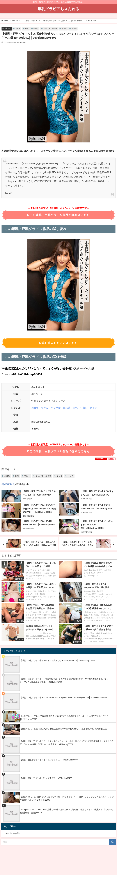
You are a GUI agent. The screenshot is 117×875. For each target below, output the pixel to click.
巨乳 (27, 28)
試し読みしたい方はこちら (60, 342)
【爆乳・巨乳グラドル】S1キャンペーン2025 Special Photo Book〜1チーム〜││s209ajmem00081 (63, 698)
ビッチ (74, 28)
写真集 (17, 28)
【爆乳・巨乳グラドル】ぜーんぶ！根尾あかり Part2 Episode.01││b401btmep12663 (57, 660)
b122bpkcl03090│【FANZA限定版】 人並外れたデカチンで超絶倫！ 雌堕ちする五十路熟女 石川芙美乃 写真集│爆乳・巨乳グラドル (66, 811)
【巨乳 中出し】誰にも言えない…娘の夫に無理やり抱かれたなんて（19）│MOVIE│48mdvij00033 (63, 729)
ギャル (64, 28)
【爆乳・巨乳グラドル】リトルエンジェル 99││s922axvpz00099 (49, 760)
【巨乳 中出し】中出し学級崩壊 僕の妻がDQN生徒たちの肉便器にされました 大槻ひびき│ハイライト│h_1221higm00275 (65, 717)
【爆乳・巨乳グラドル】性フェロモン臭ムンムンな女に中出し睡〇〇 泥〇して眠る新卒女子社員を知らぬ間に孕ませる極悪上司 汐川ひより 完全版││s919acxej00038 (66, 742)
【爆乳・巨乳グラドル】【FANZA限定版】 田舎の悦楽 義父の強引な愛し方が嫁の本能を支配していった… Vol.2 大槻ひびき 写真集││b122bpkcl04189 (65, 680)
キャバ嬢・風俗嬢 (50, 28)
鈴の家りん (6, 28)
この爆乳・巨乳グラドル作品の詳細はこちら (60, 215)
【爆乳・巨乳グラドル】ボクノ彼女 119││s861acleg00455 (46, 778)
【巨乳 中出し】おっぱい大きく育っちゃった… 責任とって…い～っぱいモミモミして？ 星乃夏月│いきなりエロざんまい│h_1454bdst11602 (67, 798)
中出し (36, 28)
